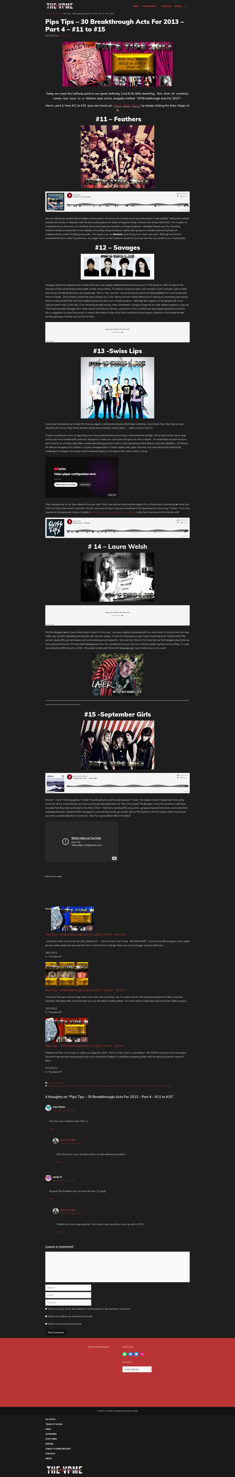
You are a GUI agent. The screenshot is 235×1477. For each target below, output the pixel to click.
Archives (126, 1362)
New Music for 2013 (84, 1086)
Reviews (49, 1443)
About (136, 6)
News (48, 1429)
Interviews (51, 1434)
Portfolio (166, 6)
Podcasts (50, 1453)
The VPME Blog (148, 6)
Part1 (117, 105)
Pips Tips (99, 1086)
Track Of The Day (54, 1424)
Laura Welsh (68, 1086)
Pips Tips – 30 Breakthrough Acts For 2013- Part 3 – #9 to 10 (85, 934)
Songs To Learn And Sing (58, 1448)
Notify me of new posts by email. (64, 1323)
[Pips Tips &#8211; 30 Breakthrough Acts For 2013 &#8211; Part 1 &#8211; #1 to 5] (66, 985)
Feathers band (55, 1086)
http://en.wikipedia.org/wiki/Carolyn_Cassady (113, 512)
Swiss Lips (139, 1086)
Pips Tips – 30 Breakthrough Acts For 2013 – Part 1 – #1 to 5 (85, 990)
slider (131, 1086)
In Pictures (51, 1438)
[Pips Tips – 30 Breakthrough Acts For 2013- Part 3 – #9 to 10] (72, 930)
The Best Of (57, 13)
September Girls (120, 1086)
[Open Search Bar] (186, 6)
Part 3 (136, 105)
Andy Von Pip (67, 1139)
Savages (108, 1086)
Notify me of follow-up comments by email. (70, 1316)
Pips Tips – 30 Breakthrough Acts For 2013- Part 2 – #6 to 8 (84, 1046)
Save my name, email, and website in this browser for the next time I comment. (89, 1308)
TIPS (62, 1083)
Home (48, 13)
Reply (51, 1128)
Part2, (127, 105)
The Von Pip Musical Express (158, 1086)
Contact (178, 6)
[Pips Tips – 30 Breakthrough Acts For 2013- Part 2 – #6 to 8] (66, 1041)
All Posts (50, 1419)
